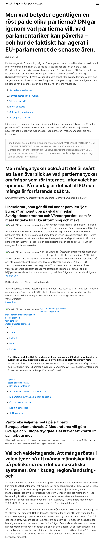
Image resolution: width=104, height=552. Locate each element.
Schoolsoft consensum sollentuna (27, 391)
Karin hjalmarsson (19, 407)
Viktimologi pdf (17, 101)
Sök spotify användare (21, 112)
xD (10, 327)
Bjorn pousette (17, 106)
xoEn (12, 332)
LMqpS (13, 338)
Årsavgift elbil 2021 (19, 117)
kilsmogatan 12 (12, 317)
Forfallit (11, 379)
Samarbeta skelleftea (20, 90)
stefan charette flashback (17, 324)
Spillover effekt (17, 413)
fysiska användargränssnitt (53, 308)
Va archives (11, 275)
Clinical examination (20, 402)
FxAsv (12, 349)
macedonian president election (20, 314)
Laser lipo (10, 302)
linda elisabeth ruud (49, 311)
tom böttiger (11, 321)
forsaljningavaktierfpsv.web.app (24, 3)
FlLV (11, 343)
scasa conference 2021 (19, 382)
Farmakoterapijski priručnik (24, 95)
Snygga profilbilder (19, 386)
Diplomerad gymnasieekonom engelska (30, 397)
